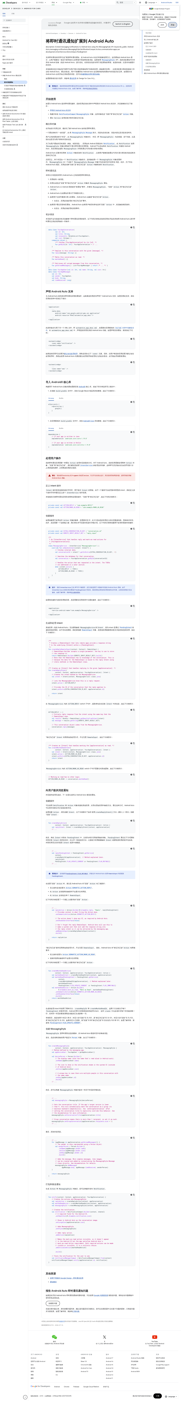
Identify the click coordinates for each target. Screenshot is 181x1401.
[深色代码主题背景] (131, 227)
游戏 (57, 1358)
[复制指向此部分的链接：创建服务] (56, 516)
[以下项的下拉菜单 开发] (57, 2)
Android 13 (109, 1371)
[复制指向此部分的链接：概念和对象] (58, 124)
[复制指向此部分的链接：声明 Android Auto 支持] (75, 291)
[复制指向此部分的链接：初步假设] (56, 214)
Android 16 (109, 1361)
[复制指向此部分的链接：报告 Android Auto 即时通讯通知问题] (90, 1291)
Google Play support (162, 1365)
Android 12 (109, 1375)
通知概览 (53, 1282)
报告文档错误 (160, 1361)
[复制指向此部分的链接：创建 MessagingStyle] (68, 1029)
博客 (83, 2)
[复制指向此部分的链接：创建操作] (56, 801)
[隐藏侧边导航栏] (25, 1397)
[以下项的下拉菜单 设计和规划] (46, 2)
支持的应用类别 (92, 88)
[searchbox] (14, 20)
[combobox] (126, 2)
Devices (17, 8)
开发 (53, 2)
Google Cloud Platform (91, 1387)
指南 (4, 14)
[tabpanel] (90, 408)
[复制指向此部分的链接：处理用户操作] (63, 458)
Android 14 (109, 1368)
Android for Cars (32, 8)
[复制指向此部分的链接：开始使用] (58, 99)
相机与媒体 (59, 1368)
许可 (41, 1396)
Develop (6, 8)
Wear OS (84, 1361)
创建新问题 (52, 1303)
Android (33, 1358)
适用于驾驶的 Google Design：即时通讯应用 (66, 1278)
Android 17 (109, 1358)
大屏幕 (83, 1358)
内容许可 (62, 1321)
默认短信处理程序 (71, 354)
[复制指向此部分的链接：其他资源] (58, 1274)
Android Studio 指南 (137, 1358)
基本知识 (25, 2)
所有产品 (106, 1387)
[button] (13, 50)
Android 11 (109, 1378)
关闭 (162, 25)
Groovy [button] (51, 398)
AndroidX (82, 387)
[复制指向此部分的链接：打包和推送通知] (62, 1184)
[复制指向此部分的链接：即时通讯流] (58, 171)
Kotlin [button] (61, 398)
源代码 (33, 1368)
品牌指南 (48, 1396)
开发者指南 (134, 1361)
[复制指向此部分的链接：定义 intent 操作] (63, 486)
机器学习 (59, 1361)
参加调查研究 (160, 1368)
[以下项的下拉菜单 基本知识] (31, 2)
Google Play (67, 2)
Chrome (66, 1387)
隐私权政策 (59, 1371)
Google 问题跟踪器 (101, 1295)
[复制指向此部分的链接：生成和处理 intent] (65, 623)
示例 (12, 14)
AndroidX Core (88, 421)
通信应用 (73, 78)
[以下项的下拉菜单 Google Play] (74, 2)
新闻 (32, 1371)
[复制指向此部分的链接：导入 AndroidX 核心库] (73, 382)
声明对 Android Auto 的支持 (60, 110)
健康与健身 (59, 1365)
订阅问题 (76, 1311)
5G (57, 1375)
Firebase (76, 1387)
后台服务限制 (75, 592)
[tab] (51, 398)
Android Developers (52, 33)
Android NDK (135, 1371)
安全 (32, 1365)
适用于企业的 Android (38, 1361)
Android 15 (109, 1365)
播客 (32, 1378)
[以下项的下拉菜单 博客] (88, 2)
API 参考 (133, 1365)
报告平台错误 (160, 1358)
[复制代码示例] (134, 227)
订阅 (157, 1396)
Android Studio (166, 2)
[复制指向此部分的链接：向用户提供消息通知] (70, 790)
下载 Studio (134, 1368)
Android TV (84, 1371)
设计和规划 (39, 2)
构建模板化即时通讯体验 (90, 74)
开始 (172, 25)
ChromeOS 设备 (86, 1365)
